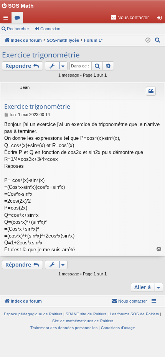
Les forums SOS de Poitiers (134, 314)
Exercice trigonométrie (41, 55)
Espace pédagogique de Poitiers (33, 314)
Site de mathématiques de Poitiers (82, 321)
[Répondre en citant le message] (151, 91)
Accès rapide (7, 19)
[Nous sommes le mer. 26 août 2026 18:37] (147, 40)
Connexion (50, 28)
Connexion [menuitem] (161, 19)
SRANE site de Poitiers (86, 314)
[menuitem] (129, 17)
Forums (19, 19)
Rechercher (18, 28)
